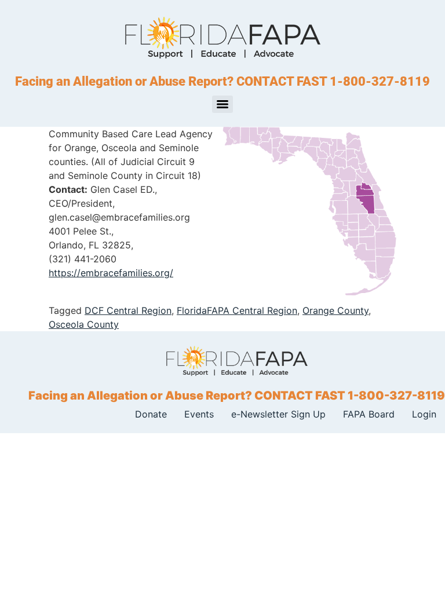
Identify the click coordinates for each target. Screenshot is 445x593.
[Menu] (222, 104)
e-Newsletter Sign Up (278, 414)
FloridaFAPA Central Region (237, 310)
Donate (151, 414)
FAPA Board (369, 414)
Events (199, 414)
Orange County (335, 310)
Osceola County (84, 324)
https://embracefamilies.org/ (111, 273)
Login (424, 414)
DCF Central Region (128, 310)
